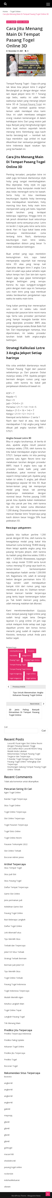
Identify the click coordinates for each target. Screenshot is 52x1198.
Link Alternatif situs (12, 932)
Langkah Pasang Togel (14, 1016)
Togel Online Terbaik (13, 978)
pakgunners (24, 527)
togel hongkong (16, 674)
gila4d (6, 1122)
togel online (31, 674)
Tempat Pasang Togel (30, 104)
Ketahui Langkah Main (14, 1003)
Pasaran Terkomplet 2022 (15, 844)
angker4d (8, 1083)
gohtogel (8, 1147)
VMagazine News (33, 1196)
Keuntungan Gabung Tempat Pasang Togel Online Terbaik (26, 768)
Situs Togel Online (12, 805)
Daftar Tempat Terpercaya (16, 887)
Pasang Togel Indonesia (15, 984)
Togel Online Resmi (13, 837)
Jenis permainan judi (13, 900)
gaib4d (7, 1109)
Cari (6, 727)
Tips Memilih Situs (12, 939)
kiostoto (8, 1076)
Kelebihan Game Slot (13, 906)
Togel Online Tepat (12, 1010)
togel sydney (31, 678)
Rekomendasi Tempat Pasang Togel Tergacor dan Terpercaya (23, 755)
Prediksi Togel (10, 1059)
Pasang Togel (15, 660)
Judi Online (11, 22)
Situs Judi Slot (10, 874)
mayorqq (8, 1115)
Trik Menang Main (12, 1023)
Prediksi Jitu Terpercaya (14, 1053)
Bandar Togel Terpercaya (15, 799)
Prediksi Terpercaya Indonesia (17, 1033)
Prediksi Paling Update (14, 1040)
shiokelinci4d (10, 1160)
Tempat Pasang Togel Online (20, 669)
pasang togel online (13, 1167)
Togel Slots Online (12, 831)
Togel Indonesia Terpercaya (16, 990)
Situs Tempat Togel (13, 868)
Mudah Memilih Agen (13, 997)
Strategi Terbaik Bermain (15, 958)
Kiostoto (41, 610)
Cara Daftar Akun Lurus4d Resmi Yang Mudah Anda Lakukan (24, 749)
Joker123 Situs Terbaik (14, 952)
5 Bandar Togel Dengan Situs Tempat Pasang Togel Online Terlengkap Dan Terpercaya (24, 762)
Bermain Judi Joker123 (14, 965)
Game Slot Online (12, 893)
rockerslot (8, 1173)
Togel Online (23, 22)
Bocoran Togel (11, 1066)
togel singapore (15, 678)
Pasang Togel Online (32, 660)
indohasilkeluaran (16, 651)
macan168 (9, 1154)
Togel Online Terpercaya (15, 812)
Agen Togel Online (12, 792)
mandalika (13, 655)
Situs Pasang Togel (12, 880)
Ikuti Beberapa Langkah (14, 919)
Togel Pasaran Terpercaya (16, 825)
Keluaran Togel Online (14, 1046)
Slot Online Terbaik (12, 850)
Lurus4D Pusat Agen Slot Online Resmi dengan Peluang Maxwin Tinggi (24, 744)
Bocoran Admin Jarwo (14, 857)
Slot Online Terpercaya (14, 818)
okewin (7, 1186)
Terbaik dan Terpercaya (14, 945)
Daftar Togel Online (13, 926)
